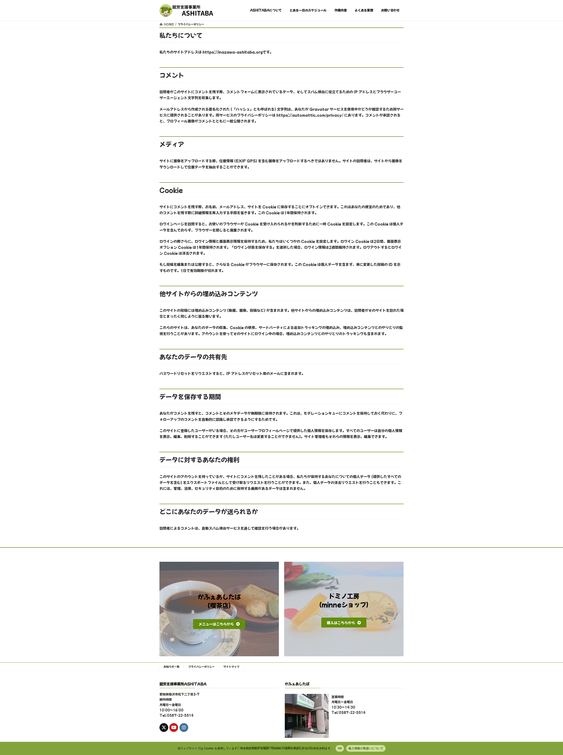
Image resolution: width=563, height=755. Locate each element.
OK (340, 748)
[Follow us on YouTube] (173, 727)
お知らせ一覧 (171, 666)
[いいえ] (557, 748)
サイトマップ (231, 666)
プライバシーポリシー (201, 666)
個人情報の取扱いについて (365, 748)
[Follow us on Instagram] (183, 727)
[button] (219, 624)
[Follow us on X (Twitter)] (163, 727)
